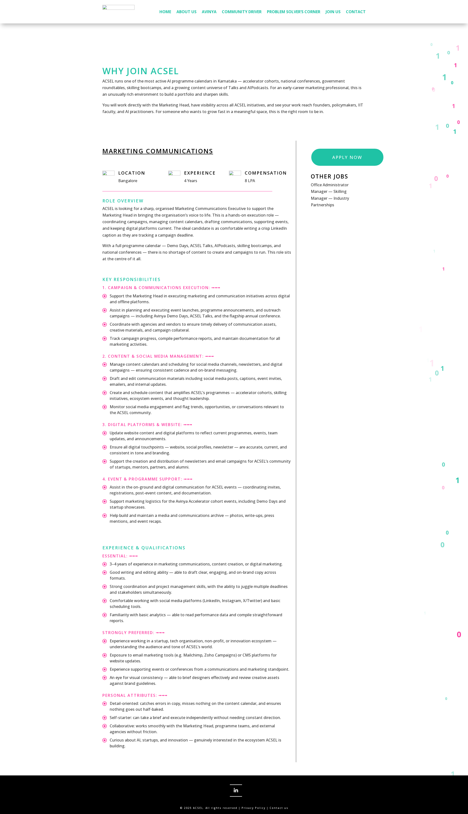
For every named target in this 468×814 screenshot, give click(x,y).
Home (165, 11)
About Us (186, 11)
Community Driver (242, 11)
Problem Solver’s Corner (293, 11)
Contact (356, 11)
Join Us (333, 11)
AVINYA (209, 11)
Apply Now (347, 157)
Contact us (278, 808)
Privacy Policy (253, 808)
